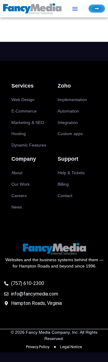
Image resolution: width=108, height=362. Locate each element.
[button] (75, 8)
